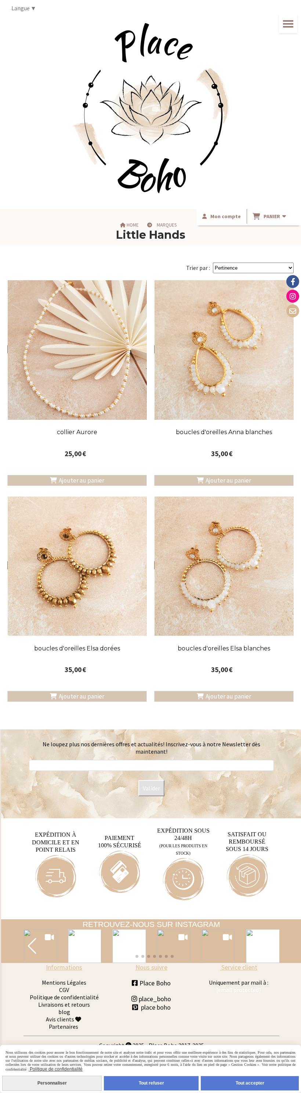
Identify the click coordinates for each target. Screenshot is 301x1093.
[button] (32, 946)
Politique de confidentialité (64, 997)
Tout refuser (151, 1083)
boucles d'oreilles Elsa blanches (224, 648)
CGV (64, 989)
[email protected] (238, 989)
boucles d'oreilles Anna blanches (224, 432)
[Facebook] (292, 281)
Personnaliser (52, 1083)
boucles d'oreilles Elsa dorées (77, 648)
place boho (156, 1007)
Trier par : (198, 267)
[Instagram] (292, 296)
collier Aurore (77, 432)
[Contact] (292, 310)
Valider (151, 788)
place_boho (151, 999)
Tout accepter (250, 1083)
